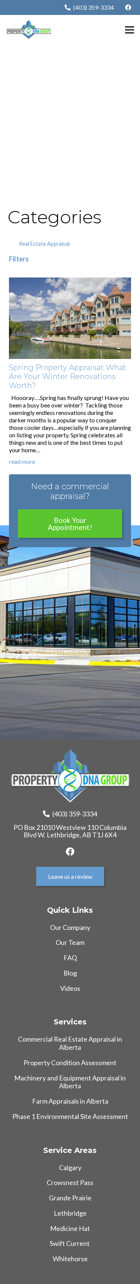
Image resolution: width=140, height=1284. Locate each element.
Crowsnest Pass (70, 1182)
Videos (70, 988)
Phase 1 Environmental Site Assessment (70, 1116)
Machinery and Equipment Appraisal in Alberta (70, 1082)
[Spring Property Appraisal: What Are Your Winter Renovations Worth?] (70, 281)
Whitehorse (70, 1258)
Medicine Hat (70, 1228)
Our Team (70, 942)
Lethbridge (70, 1213)
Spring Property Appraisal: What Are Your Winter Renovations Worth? (67, 376)
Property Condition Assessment (70, 1062)
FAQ (70, 957)
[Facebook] (128, 7)
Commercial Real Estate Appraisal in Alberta (70, 1043)
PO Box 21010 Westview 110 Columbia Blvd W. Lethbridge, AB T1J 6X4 (70, 831)
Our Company (70, 927)
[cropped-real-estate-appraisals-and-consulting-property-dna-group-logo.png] (28, 30)
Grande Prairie (70, 1198)
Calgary (70, 1167)
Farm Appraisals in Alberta (70, 1101)
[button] (129, 30)
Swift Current (70, 1243)
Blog (70, 973)
